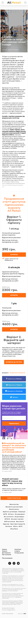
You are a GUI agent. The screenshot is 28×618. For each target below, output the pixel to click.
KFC (21, 526)
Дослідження (6, 552)
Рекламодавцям (7, 558)
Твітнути (15, 397)
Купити (14, 254)
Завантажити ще (14, 498)
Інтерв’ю (17, 551)
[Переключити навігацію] (3, 2)
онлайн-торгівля (17, 519)
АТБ (5, 514)
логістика (4, 49)
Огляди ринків (19, 552)
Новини (4, 549)
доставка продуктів (18, 524)
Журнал (4, 551)
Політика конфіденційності (8, 609)
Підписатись (14, 423)
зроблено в (22, 613)
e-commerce (9, 516)
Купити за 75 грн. (14, 362)
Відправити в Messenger (15, 391)
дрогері (6, 524)
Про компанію (6, 554)
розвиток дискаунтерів (15, 507)
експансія (20, 521)
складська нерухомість (13, 49)
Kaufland (14, 529)
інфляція (22, 511)
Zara (16, 526)
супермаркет (20, 514)
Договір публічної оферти (8, 608)
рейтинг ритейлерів (10, 511)
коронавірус (20, 516)
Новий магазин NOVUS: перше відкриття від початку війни (12, 482)
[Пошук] (25, 2)
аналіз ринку (14, 509)
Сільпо (11, 514)
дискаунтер (14, 504)
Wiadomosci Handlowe (17, 372)
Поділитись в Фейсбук (14, 378)
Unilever (9, 526)
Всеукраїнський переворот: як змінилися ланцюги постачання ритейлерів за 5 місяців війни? (14, 447)
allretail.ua (15, 569)
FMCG (8, 519)
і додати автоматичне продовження (11, 259)
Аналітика (18, 549)
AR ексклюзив (10, 521)
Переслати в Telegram (15, 385)
